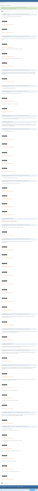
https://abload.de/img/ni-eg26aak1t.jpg (8, 275)
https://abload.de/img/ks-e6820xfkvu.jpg (8, 206)
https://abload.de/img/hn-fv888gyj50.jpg (8, 24)
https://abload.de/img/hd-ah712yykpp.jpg (8, 81)
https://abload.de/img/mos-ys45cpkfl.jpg (8, 376)
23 (7, 11)
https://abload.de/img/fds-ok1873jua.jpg (8, 155)
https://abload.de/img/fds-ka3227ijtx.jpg (8, 171)
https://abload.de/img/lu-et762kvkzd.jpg (8, 408)
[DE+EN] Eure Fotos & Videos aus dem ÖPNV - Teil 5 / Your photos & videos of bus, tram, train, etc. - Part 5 (16, 14)
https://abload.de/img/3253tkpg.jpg (7, 448)
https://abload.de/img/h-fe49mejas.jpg (8, 111)
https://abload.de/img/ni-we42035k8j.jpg (8, 301)
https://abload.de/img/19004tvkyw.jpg (7, 214)
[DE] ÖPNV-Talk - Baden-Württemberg (8, 121)
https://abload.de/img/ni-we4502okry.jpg (8, 257)
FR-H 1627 (31, 124)
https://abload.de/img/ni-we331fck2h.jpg (8, 266)
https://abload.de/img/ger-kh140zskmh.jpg (8, 56)
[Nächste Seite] (9, 11)
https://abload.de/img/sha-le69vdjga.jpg (8, 479)
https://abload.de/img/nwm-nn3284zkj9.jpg (8, 101)
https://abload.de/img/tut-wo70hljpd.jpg (8, 163)
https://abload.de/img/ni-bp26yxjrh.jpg (7, 292)
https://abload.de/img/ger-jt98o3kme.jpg (8, 47)
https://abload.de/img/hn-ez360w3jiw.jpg (8, 32)
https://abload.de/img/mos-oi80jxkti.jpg (8, 423)
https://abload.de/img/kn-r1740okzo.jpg (8, 387)
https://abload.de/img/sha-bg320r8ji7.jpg (8, 458)
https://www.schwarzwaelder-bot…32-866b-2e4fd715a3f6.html (9, 221)
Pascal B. (4, 70)
